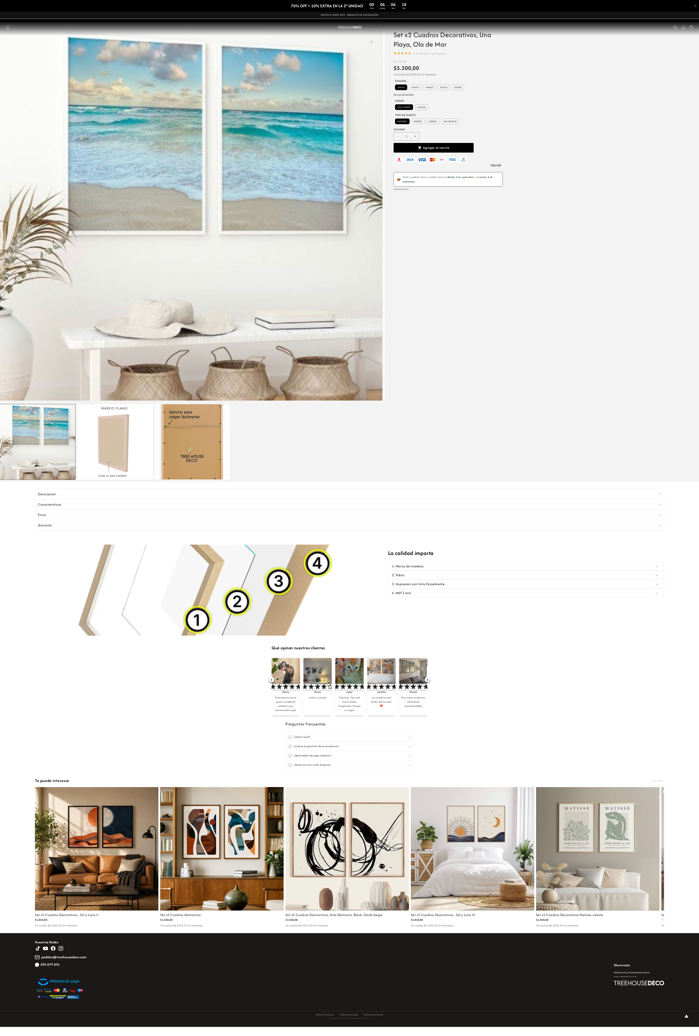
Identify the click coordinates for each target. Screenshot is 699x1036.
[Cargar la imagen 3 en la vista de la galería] (192, 442)
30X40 (401, 87)
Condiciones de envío (401, 189)
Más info (496, 165)
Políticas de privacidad (349, 1014)
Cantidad (399, 129)
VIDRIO (421, 107)
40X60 (429, 87)
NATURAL (402, 121)
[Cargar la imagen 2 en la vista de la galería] (115, 442)
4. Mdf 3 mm (401, 592)
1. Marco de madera (408, 566)
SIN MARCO (450, 121)
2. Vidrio (398, 575)
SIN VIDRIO (404, 107)
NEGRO (418, 121)
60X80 (458, 87)
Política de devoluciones (373, 1014)
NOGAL (433, 121)
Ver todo (657, 780)
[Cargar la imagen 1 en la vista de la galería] (37, 442)
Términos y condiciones (325, 1014)
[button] (8, 27)
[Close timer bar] (695, 5)
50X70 (443, 87)
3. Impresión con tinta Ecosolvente (418, 584)
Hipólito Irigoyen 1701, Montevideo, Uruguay (632, 972)
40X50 (415, 87)
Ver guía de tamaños (404, 94)
